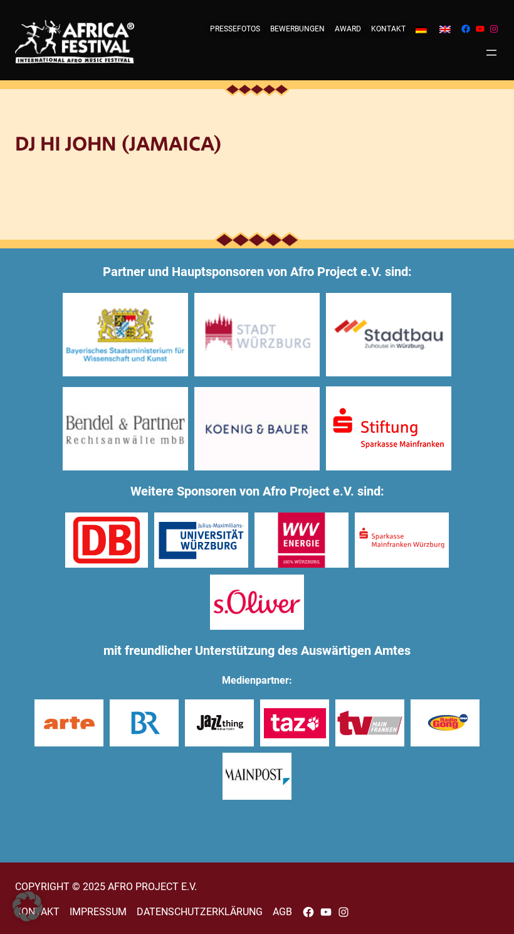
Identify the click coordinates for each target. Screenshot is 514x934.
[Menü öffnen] (491, 52)
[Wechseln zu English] (445, 29)
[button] (27, 906)
